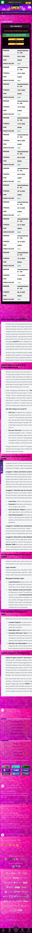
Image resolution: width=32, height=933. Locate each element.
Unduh (28, 3)
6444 (19, 198)
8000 (19, 181)
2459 (19, 97)
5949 (19, 165)
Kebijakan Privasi (22, 920)
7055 (19, 299)
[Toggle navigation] (29, 7)
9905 (19, 80)
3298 (19, 266)
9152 (19, 249)
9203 (19, 148)
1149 (19, 282)
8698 (19, 232)
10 (22, 41)
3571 (19, 215)
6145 (19, 114)
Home (2, 18)
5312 (19, 131)
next (16, 44)
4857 (19, 64)
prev (16, 39)
